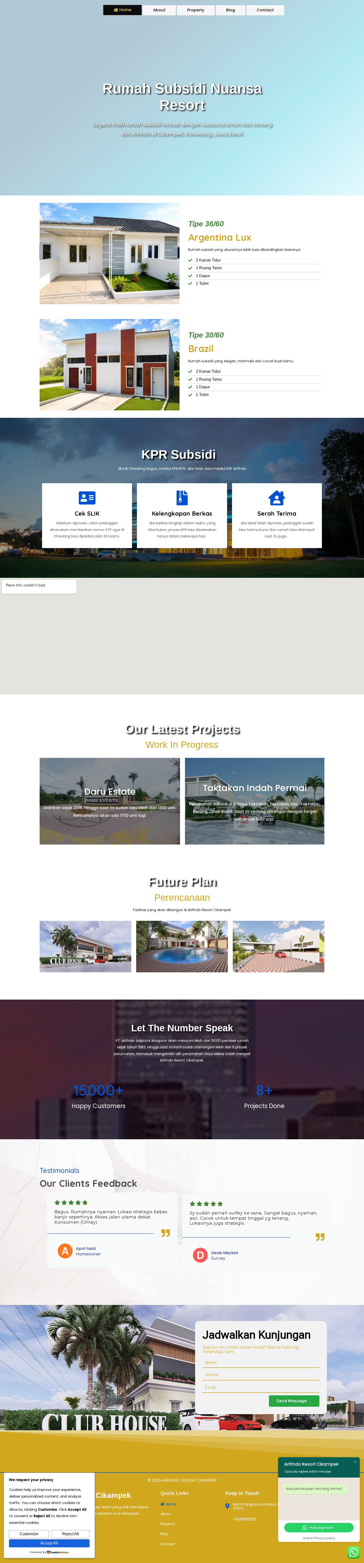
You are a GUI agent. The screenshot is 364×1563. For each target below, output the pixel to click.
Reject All (70, 1534)
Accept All (49, 1543)
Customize (29, 1534)
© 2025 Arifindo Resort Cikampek (182, 1480)
